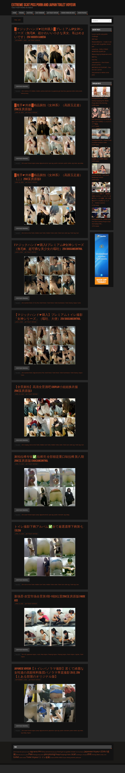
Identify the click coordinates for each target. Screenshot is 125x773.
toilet (55, 233)
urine (56, 757)
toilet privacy (24, 93)
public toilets (67, 163)
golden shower (71, 752)
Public (69, 754)
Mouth (22, 754)
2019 (14, 752)
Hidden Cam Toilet (40, 233)
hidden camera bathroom (43, 91)
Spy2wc (77, 654)
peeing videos (40, 754)
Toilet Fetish (50, 303)
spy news (74, 163)
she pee (85, 754)
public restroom (58, 163)
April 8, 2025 (19, 603)
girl (62, 752)
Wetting (68, 757)
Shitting (94, 754)
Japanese (51, 730)
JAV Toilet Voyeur (34, 40)
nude (38, 654)
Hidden (33, 91)
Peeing (35, 754)
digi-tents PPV (35, 751)
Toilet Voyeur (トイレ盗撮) (38, 757)
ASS (25, 654)
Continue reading (22, 86)
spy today (80, 163)
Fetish (59, 752)
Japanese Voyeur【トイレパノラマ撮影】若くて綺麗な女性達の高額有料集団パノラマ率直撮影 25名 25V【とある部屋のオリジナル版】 (49, 672)
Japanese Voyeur (31, 654)
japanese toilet (70, 91)
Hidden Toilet (50, 233)
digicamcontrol (44, 163)
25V (23, 91)
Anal (17, 752)
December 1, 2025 (21, 40)
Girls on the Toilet (29, 233)
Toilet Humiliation (60, 303)
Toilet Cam (61, 233)
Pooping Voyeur (62, 654)
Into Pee (94, 60)
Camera (26, 91)
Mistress (18, 754)
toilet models (22, 757)
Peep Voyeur (44, 654)
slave (98, 754)
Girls (65, 752)
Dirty (43, 752)
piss (46, 754)
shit (89, 754)
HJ (52, 91)
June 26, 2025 (19, 112)
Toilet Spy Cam (74, 233)
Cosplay (26, 445)
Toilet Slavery (69, 303)
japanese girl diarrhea (59, 91)
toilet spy (67, 233)
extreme (48, 752)
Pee (38, 303)
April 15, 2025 (19, 534)
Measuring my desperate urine (102, 54)
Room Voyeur (71, 654)
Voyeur (29, 733)
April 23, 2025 (19, 394)
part (27, 754)
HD (77, 752)
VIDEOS (60, 757)
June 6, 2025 (19, 252)
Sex (82, 754)
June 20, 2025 (19, 182)
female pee (54, 752)
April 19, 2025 (19, 464)
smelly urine (103, 754)
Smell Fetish (43, 303)
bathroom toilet (26, 752)
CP (30, 91)
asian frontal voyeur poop (31, 163)
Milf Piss (94, 57)
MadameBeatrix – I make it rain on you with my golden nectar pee (102, 44)
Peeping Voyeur (52, 654)
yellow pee (78, 757)
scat (73, 754)
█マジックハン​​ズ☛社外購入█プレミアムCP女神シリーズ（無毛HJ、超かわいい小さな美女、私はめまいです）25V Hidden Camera (49, 33)
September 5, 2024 (21, 680)
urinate (52, 757)
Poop (57, 754)
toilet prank (78, 91)
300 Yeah (95, 39)
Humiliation (81, 752)
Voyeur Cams (77, 303)
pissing (51, 754)
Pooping (63, 754)
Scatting (78, 754)
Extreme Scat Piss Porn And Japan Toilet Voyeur (43, 4)
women (73, 757)
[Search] (109, 21)
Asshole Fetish (28, 303)
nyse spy (51, 163)
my (25, 754)
